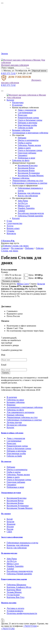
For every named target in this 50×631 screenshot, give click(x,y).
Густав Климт (13, 595)
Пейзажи (22, 138)
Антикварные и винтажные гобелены (30, 132)
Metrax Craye (24, 206)
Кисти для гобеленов (28, 195)
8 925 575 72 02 (8, 73)
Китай (10, 519)
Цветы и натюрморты (28, 140)
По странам (6, 514)
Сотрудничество (14, 223)
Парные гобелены (20, 178)
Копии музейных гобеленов (12, 433)
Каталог (10, 100)
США (9, 531)
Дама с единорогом (27, 110)
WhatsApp (9, 57)
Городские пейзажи (27, 153)
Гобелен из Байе (25, 127)
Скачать (5, 373)
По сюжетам (17, 248)
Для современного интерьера (20, 412)
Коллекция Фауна (26, 168)
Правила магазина (8, 603)
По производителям (9, 553)
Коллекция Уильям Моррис (31, 175)
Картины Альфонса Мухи (19, 587)
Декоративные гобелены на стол (27, 180)
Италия (10, 526)
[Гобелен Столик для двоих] (25, 246)
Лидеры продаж (14, 422)
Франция (11, 524)
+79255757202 (8, 628)
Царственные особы (27, 125)
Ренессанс (22, 115)
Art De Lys (23, 203)
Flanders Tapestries (26, 208)
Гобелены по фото (20, 160)
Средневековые (25, 112)
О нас (9, 221)
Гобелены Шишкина (16, 584)
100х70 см (9, 275)
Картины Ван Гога (15, 597)
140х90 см (9, 278)
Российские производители (31, 213)
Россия (10, 529)
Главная (5, 248)
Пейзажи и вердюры (27, 122)
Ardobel (21, 211)
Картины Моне (14, 589)
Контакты (11, 233)
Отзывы (10, 231)
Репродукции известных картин (14, 579)
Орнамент (22, 155)
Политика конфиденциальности (22, 613)
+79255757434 (30, 626)
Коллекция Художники (29, 173)
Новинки (11, 405)
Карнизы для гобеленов (29, 193)
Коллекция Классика (28, 165)
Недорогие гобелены (17, 425)
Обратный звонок (39, 71)
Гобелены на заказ (15, 400)
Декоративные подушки (11, 493)
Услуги (10, 226)
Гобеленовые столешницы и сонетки (29, 183)
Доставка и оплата (15, 608)
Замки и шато (24, 148)
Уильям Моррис (14, 592)
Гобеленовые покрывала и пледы (22, 542)
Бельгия (41, 284)
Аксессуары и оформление (12, 537)
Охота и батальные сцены (30, 120)
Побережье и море (26, 158)
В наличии (17, 105)
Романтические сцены (28, 117)
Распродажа (17, 102)
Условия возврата (15, 611)
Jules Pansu (23, 200)
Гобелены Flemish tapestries (30, 216)
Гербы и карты (25, 143)
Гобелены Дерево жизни (29, 145)
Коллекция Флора (26, 170)
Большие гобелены (21, 130)
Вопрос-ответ (13, 228)
